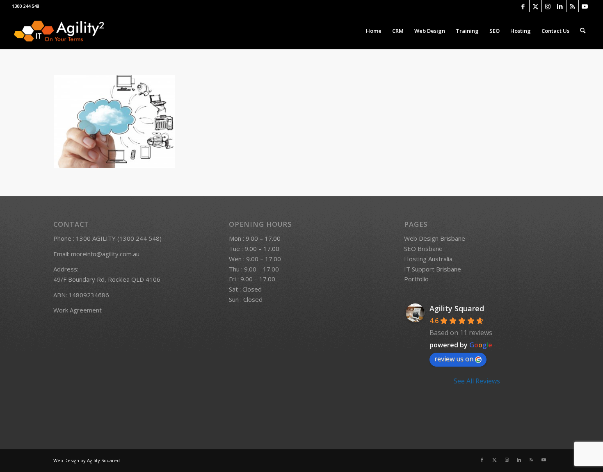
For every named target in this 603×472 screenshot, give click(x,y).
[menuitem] (374, 30)
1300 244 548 (25, 6)
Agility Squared (456, 308)
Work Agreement (77, 310)
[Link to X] (535, 6)
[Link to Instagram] (548, 6)
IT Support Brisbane (432, 269)
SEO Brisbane (423, 248)
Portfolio (416, 279)
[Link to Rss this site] (572, 6)
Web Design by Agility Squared (86, 460)
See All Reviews (477, 380)
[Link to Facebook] (523, 6)
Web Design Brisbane (434, 238)
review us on (453, 358)
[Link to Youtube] (585, 6)
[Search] (583, 30)
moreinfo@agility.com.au (105, 254)
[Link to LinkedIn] (560, 6)
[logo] (58, 30)
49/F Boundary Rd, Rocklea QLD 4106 (106, 279)
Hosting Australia (428, 259)
